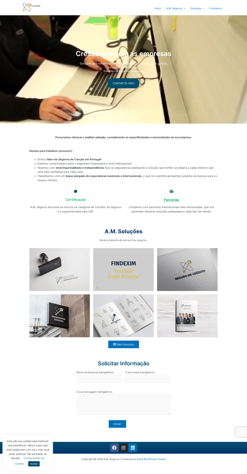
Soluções (195, 8)
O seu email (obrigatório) (140, 372)
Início (158, 8)
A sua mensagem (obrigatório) (94, 391)
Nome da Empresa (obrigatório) (95, 372)
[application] (183, 8)
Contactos (216, 8)
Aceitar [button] (34, 463)
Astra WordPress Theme (151, 459)
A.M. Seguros (174, 8)
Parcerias (171, 200)
